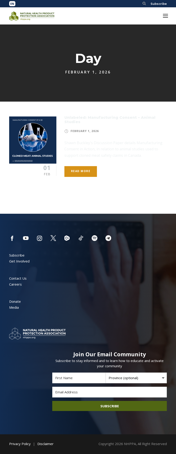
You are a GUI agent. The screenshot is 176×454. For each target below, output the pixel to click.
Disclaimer (45, 443)
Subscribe (159, 3)
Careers (15, 284)
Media (14, 307)
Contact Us (18, 278)
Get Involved (19, 261)
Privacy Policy (20, 443)
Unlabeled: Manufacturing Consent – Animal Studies (109, 119)
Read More (81, 171)
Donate (15, 301)
